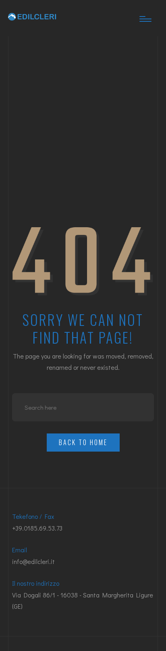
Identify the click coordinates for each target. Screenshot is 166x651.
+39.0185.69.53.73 (37, 528)
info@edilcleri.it (33, 561)
